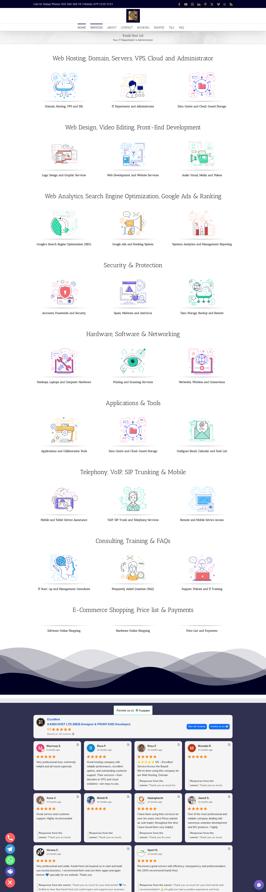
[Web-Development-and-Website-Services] (133, 142)
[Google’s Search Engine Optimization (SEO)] (64, 211)
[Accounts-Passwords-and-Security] (64, 280)
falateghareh (155, 797)
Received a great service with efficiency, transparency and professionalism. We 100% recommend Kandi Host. (181, 868)
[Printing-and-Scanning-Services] (133, 349)
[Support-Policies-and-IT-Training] (202, 556)
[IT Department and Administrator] (133, 73)
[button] (259, 885)
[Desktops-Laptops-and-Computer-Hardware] (64, 349)
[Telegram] (10, 849)
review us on (217, 726)
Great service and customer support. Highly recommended (54, 816)
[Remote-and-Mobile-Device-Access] (202, 487)
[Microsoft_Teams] (10, 871)
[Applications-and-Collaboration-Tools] (64, 418)
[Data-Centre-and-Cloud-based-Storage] (202, 73)
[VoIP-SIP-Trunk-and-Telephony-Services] (133, 487)
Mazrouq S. (54, 745)
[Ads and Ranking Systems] (133, 211)
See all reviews (196, 726)
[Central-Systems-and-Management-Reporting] (202, 211)
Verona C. (53, 850)
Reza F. (101, 745)
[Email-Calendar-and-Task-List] (202, 418)
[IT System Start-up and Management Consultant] (64, 556)
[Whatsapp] (10, 860)
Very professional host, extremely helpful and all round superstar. (56, 764)
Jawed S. (203, 797)
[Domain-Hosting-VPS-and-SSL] (64, 73)
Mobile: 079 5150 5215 (98, 4)
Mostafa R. (205, 745)
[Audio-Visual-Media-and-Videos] (202, 142)
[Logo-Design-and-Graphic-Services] (64, 142)
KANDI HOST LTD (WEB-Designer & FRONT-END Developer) (88, 724)
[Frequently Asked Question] (133, 556)
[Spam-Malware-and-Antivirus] (133, 280)
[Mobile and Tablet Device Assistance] (64, 487)
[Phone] (10, 838)
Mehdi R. (102, 797)
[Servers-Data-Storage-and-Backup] (202, 280)
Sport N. (152, 850)
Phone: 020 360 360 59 (66, 4)
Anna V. (51, 797)
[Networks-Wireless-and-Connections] (202, 349)
